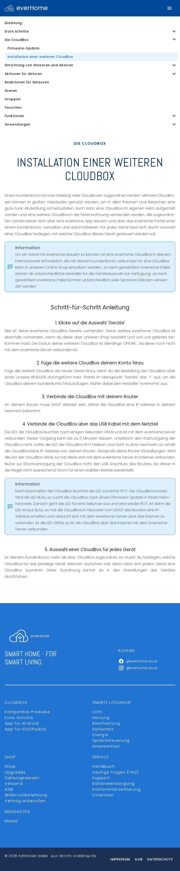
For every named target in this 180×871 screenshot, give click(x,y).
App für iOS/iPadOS (25, 729)
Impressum (120, 859)
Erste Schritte (19, 717)
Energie (100, 735)
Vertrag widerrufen (25, 801)
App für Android (22, 723)
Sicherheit (103, 729)
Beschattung (106, 723)
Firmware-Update (24, 48)
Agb (138, 859)
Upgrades (15, 772)
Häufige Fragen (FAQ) (115, 772)
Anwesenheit (106, 746)
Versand (14, 783)
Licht (97, 712)
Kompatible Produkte (27, 712)
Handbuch (103, 766)
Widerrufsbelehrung (26, 795)
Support (101, 778)
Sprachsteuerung (111, 740)
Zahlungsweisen (22, 778)
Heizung (100, 717)
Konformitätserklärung (116, 789)
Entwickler (103, 795)
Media (11, 821)
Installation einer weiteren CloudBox (40, 56)
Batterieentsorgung (113, 783)
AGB (9, 789)
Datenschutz (160, 859)
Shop (10, 766)
